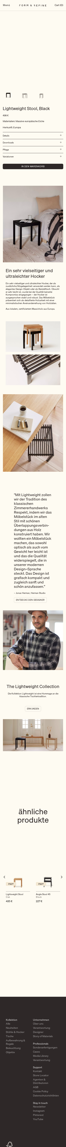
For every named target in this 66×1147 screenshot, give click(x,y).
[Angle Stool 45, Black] (48, 876)
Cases (36, 1052)
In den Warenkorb (33, 166)
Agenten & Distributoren (40, 1081)
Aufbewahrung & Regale (15, 1042)
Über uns (38, 1024)
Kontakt (37, 1071)
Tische (10, 1036)
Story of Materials (43, 1036)
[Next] (61, 884)
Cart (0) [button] (59, 5)
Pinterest (38, 1115)
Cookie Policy (40, 1091)
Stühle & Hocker (15, 1032)
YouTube (38, 1119)
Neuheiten (12, 1028)
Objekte (10, 1052)
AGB (35, 1087)
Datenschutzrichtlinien (46, 1096)
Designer (38, 1032)
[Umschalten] (59, 135)
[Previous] (4, 884)
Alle (8, 1024)
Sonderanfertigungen (45, 1047)
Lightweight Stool (14, 895)
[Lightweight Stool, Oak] (18, 876)
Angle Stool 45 (43, 895)
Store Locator (41, 1075)
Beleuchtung (13, 1048)
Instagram (39, 1111)
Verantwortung (41, 1028)
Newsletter (39, 1107)
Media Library (40, 1056)
